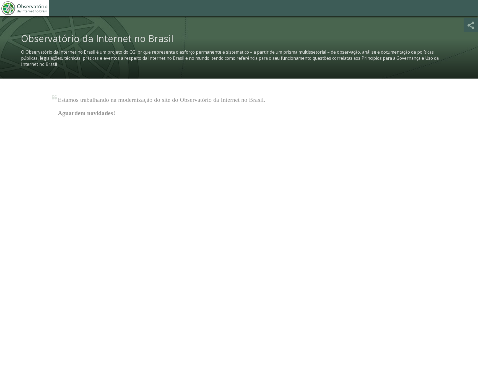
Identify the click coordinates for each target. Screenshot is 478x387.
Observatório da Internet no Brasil (24, 8)
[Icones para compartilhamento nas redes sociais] (471, 25)
